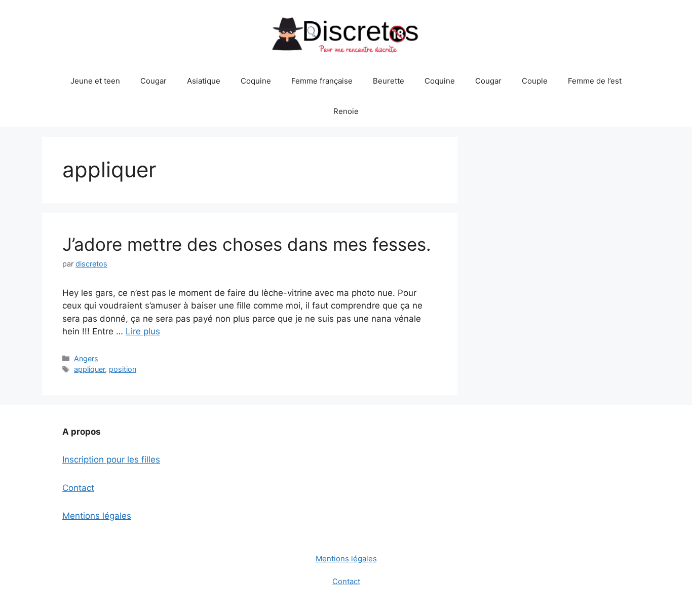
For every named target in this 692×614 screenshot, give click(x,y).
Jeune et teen (95, 81)
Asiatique (203, 81)
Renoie (346, 111)
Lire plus (143, 331)
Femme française (322, 81)
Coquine (256, 81)
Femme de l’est (595, 81)
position (122, 369)
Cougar (153, 81)
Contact (78, 488)
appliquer (89, 369)
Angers (86, 358)
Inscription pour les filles (111, 459)
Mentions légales (96, 516)
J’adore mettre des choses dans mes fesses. (246, 244)
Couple (535, 81)
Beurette (388, 81)
